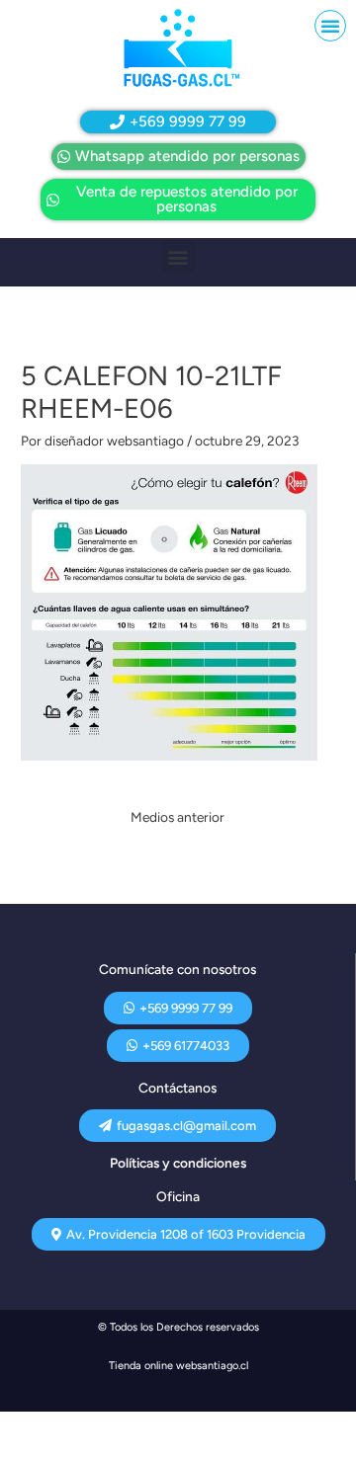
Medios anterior (177, 817)
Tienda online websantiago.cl (178, 1365)
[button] (330, 25)
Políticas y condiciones (178, 1163)
